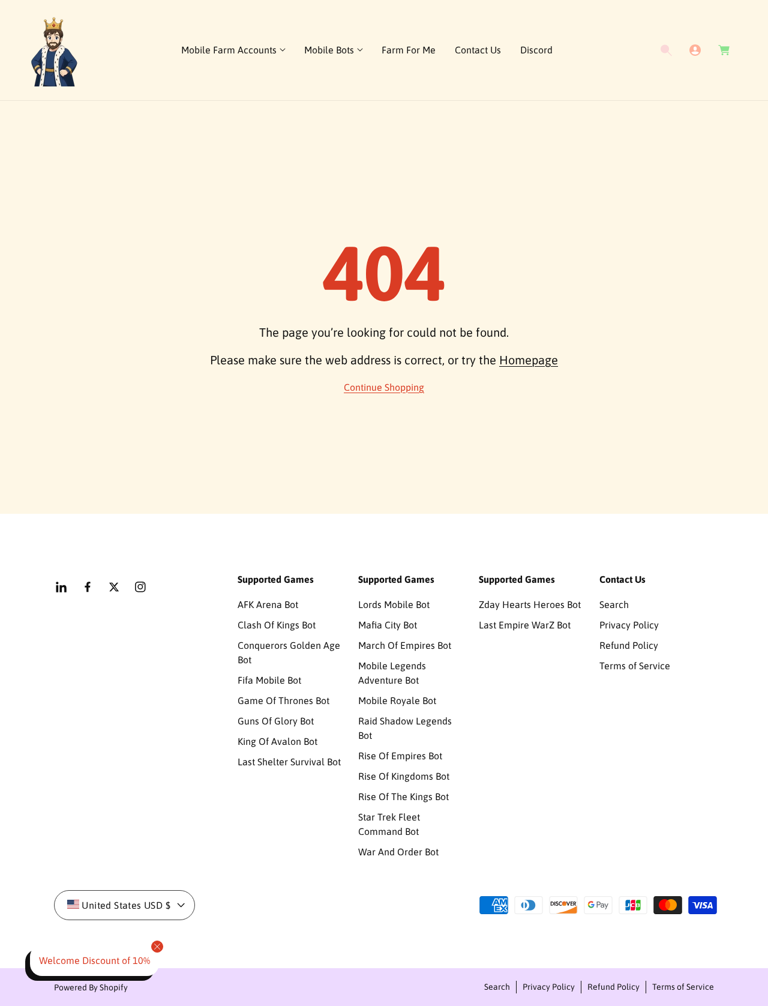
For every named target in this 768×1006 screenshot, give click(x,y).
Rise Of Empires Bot (400, 755)
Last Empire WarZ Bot (525, 624)
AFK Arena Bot (268, 604)
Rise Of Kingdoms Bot (403, 776)
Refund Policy (628, 645)
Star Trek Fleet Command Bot (389, 824)
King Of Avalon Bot (277, 741)
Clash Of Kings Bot (277, 624)
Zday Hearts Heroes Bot (530, 604)
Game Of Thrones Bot (283, 700)
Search (614, 604)
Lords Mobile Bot (394, 604)
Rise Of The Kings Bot (403, 796)
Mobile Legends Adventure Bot (392, 672)
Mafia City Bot (387, 624)
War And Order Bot (398, 851)
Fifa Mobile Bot (269, 680)
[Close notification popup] (157, 947)
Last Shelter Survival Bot (289, 761)
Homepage (528, 360)
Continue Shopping (384, 387)
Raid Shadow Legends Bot (405, 728)
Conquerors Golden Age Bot (289, 652)
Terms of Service (634, 665)
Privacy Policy (629, 624)
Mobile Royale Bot (397, 700)
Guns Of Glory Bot (276, 720)
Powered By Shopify (91, 987)
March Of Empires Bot (404, 645)
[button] (233, 50)
